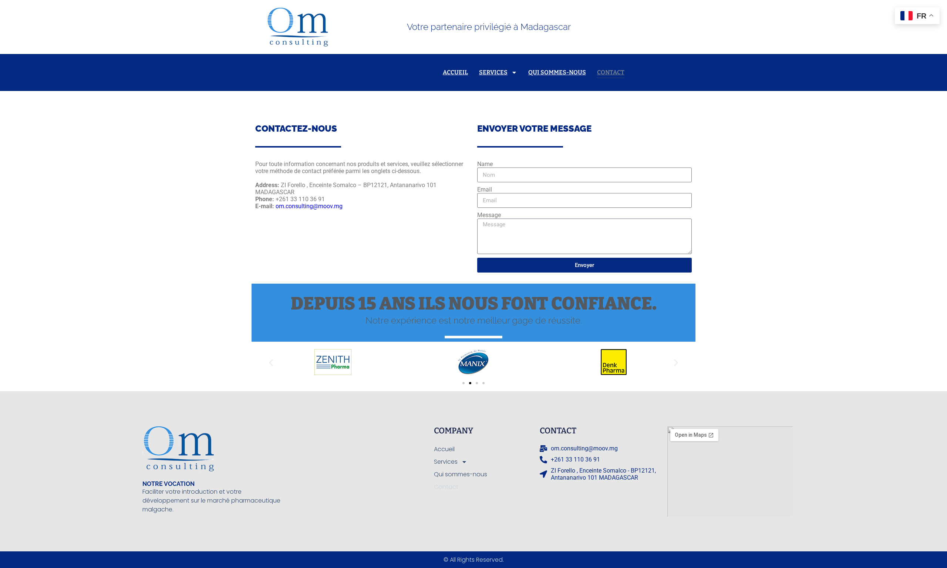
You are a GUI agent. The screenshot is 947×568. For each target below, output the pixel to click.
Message (489, 215)
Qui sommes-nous (557, 72)
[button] (271, 363)
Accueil (455, 72)
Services (493, 72)
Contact (610, 72)
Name (485, 164)
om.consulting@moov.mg (309, 206)
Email (484, 189)
